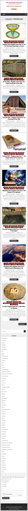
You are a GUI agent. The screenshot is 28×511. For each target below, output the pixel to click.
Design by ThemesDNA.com (14, 508)
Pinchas (3, 416)
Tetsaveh (13, 115)
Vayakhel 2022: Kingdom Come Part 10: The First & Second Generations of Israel (14, 45)
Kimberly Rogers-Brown (10, 85)
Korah (3, 389)
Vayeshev (4, 465)
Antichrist (10, 301)
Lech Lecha (4, 391)
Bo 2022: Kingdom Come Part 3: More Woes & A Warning (14, 307)
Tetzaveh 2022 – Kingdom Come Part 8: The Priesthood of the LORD (13, 118)
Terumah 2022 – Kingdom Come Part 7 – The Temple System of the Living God (14, 157)
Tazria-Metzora (5, 429)
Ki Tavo (3, 380)
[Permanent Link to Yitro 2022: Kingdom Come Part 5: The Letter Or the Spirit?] (14, 216)
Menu (4, 14)
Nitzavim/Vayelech (6, 409)
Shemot (3, 425)
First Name (4, 484)
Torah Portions (14, 42)
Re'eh (3, 418)
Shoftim (3, 427)
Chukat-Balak (4, 358)
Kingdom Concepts (13, 41)
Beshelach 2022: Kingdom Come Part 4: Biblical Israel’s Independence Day (14, 267)
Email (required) (5, 480)
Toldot (3, 438)
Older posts (22, 324)
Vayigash (4, 467)
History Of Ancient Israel (7, 373)
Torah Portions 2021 (6, 447)
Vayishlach (4, 469)
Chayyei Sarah (5, 356)
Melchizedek (21, 41)
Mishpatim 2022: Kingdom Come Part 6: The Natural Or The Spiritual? (13, 191)
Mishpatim (7, 188)
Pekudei (3, 413)
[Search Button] (26, 14)
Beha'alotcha (4, 349)
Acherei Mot (4, 338)
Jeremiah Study (5, 376)
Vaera (3, 456)
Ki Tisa (12, 78)
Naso (3, 407)
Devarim (3, 360)
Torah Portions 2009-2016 (7, 442)
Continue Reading (14, 56)
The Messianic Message (14, 2)
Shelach (3, 420)
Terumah (13, 154)
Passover (4, 411)
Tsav (3, 451)
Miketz (3, 402)
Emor (3, 365)
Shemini (3, 422)
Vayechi (3, 460)
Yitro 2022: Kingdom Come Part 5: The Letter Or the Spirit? (14, 230)
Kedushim (4, 378)
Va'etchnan (4, 453)
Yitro (22, 227)
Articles (6, 41)
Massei (3, 393)
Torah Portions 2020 (6, 445)
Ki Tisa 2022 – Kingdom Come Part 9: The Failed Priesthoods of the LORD (14, 82)
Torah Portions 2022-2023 (7, 449)
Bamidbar (4, 347)
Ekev (3, 362)
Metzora (3, 400)
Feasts (3, 367)
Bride (3, 353)
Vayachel (21, 42)
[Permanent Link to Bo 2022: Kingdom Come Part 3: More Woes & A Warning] (14, 292)
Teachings (7, 42)
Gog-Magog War (5, 369)
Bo (20, 301)
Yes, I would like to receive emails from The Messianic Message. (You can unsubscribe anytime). (13, 490)
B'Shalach (12, 263)
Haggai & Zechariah (6, 371)
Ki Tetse (3, 382)
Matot (3, 396)
